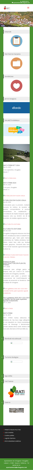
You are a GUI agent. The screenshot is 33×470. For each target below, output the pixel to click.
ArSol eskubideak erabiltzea (13, 441)
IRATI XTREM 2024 (9, 183)
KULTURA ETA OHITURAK (12, 229)
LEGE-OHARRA (9, 432)
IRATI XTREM (7, 313)
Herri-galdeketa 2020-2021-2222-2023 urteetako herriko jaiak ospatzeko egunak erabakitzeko (16, 299)
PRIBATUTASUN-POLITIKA (13, 430)
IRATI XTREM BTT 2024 (11, 165)
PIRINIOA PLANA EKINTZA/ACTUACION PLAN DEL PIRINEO (14, 263)
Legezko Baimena (10, 438)
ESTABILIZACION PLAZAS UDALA (14, 200)
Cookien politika (9, 435)
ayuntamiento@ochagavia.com (16, 467)
